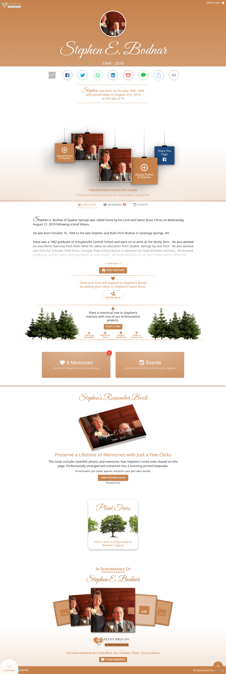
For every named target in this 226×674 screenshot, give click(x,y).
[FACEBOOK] (67, 75)
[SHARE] (159, 75)
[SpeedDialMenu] (218, 666)
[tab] (87, 204)
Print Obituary (115, 270)
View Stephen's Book (113, 477)
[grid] (113, 157)
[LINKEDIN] (113, 75)
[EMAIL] (128, 75)
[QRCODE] (52, 75)
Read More (113, 263)
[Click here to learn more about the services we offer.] (113, 643)
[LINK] (174, 75)
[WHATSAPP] (98, 75)
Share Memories (115, 659)
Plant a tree (112, 326)
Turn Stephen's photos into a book (113, 190)
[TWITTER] (83, 75)
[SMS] (143, 75)
